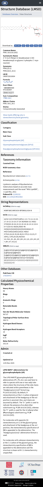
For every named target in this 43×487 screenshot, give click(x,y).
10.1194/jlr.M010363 (15, 196)
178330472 (7, 275)
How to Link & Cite (30, 483)
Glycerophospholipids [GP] (13, 140)
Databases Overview (10, 14)
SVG (40, 46)
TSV (31, 46)
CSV (27, 46)
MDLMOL (18, 46)
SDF (23, 46)
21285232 (16, 194)
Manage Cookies (28, 485)
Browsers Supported (14, 485)
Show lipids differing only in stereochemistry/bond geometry (15, 116)
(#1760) (17, 180)
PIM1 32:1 (7, 98)
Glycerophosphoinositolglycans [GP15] (18, 144)
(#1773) (28, 176)
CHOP (8, 81)
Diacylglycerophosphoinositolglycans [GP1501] (21, 149)
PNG (35, 46)
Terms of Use (19, 483)
